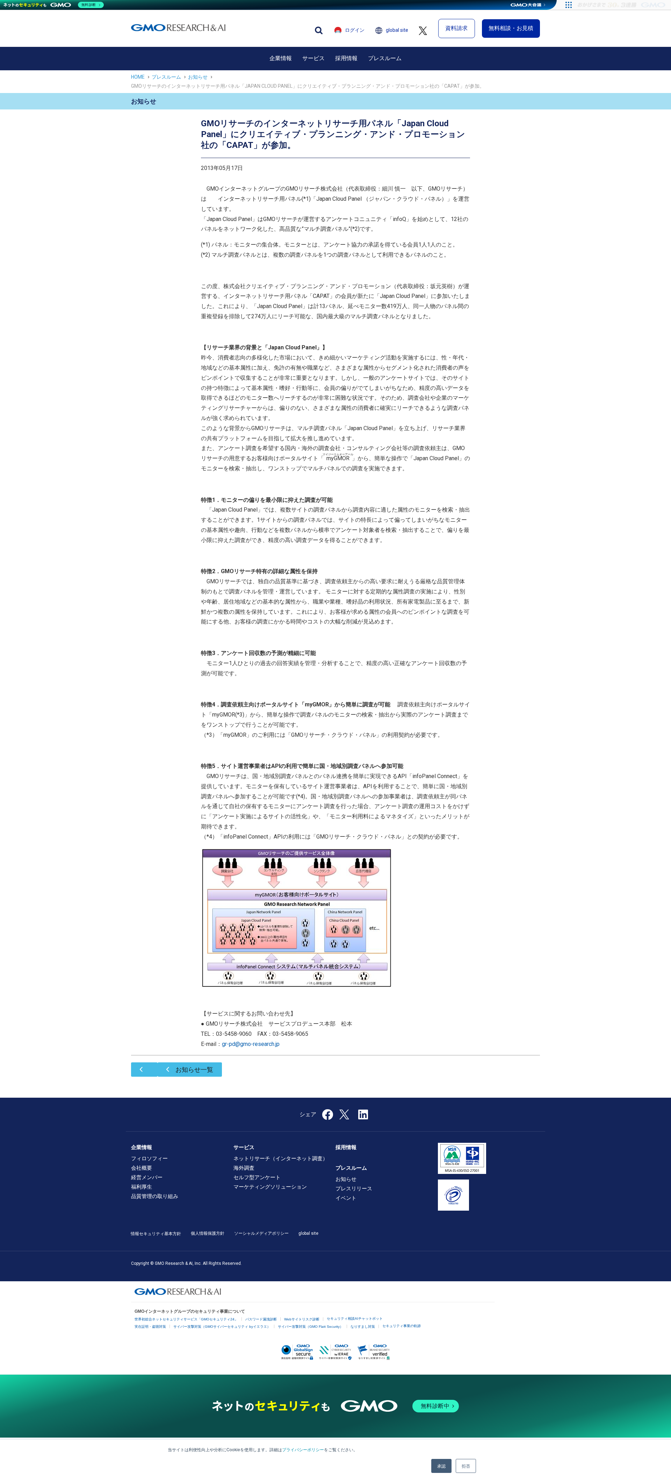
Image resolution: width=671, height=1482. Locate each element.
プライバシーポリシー (303, 1449)
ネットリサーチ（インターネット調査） (280, 1158)
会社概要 (141, 1168)
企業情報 (280, 58)
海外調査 (243, 1168)
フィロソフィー (149, 1158)
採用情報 (346, 58)
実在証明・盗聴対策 (150, 1326)
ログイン (355, 30)
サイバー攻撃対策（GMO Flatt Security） (310, 1326)
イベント (346, 1198)
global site (397, 30)
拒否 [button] (466, 1466)
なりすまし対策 (363, 1326)
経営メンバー (147, 1177)
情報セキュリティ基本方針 (156, 1234)
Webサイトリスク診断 (301, 1319)
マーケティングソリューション (270, 1187)
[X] (345, 1114)
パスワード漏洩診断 (261, 1319)
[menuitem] (280, 58)
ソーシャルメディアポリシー (261, 1233)
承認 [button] (441, 1466)
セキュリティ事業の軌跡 (401, 1326)
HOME (138, 77)
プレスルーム (385, 58)
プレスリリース (354, 1188)
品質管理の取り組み (154, 1196)
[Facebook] (327, 1116)
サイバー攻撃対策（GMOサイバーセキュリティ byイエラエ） (221, 1326)
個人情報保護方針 (207, 1233)
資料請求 (456, 28)
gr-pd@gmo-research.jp (251, 1044)
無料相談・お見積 (511, 28)
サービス (313, 58)
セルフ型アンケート (257, 1177)
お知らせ (198, 77)
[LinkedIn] (363, 1116)
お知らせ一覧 (194, 1069)
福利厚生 (141, 1187)
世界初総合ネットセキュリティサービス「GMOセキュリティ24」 (186, 1319)
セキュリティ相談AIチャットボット (355, 1318)
